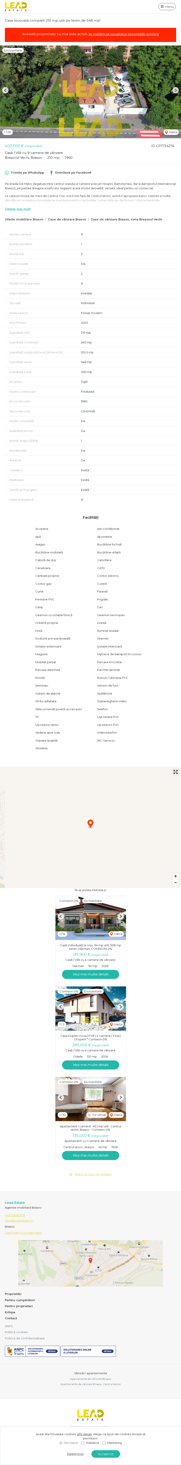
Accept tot (105, 1454)
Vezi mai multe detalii (90, 974)
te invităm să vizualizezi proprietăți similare (124, 34)
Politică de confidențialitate (25, 1338)
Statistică (92, 1442)
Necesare (71, 1442)
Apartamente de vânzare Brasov (90, 1378)
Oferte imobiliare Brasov (24, 219)
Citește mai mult (17, 209)
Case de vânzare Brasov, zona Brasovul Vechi (126, 219)
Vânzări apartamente (90, 1373)
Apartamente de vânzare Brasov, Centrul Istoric (90, 1384)
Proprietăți (13, 1294)
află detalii (84, 1434)
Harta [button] (173, 132)
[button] (5, 90)
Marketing (114, 1442)
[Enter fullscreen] (175, 772)
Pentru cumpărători (20, 1300)
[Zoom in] (175, 876)
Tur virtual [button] (99, 1115)
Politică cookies (16, 1332)
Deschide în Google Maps (23, 1232)
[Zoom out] (175, 882)
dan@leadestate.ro (19, 1220)
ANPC (9, 1326)
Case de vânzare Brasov (67, 219)
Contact (11, 1318)
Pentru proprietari (19, 1306)
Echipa (10, 1312)
